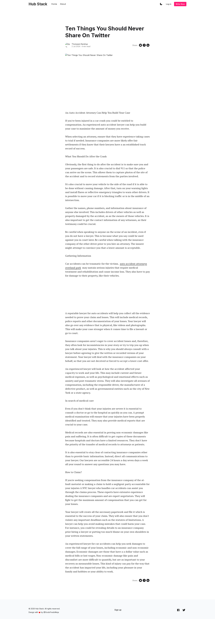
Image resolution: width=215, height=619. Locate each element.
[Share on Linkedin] (148, 45)
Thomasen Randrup (80, 44)
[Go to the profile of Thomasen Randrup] (67, 45)
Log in (168, 4)
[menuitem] (117, 609)
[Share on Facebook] (144, 45)
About (63, 4)
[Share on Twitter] (140, 45)
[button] (161, 3)
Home (54, 4)
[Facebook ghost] (178, 610)
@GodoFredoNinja (51, 612)
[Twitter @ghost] (183, 610)
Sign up (117, 610)
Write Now (180, 4)
